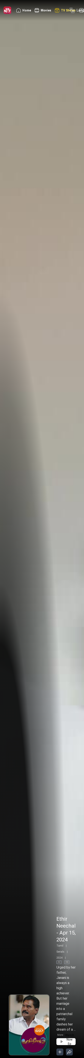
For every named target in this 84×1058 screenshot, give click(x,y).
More (60, 1034)
